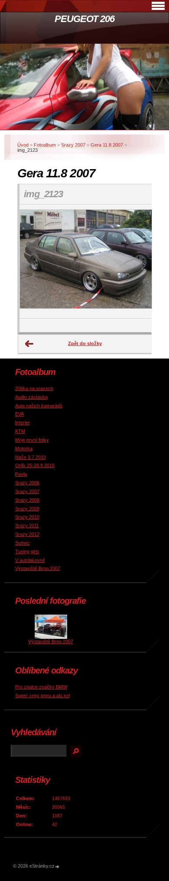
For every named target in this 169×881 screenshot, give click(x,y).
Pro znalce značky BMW (41, 686)
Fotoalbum (45, 144)
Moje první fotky (32, 439)
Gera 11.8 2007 (107, 144)
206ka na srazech (34, 388)
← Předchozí (29, 343)
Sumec (22, 542)
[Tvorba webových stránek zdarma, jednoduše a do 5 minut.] (58, 866)
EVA (19, 413)
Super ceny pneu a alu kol (42, 695)
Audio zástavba (31, 397)
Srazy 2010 (27, 516)
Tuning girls (27, 551)
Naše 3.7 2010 (30, 457)
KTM (20, 431)
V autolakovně (30, 560)
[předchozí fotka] (33, 261)
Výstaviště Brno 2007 (37, 568)
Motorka (23, 448)
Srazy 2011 (27, 525)
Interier (22, 422)
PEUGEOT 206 (84, 18)
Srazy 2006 (27, 482)
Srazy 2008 (27, 500)
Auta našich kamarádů (38, 405)
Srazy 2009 (27, 508)
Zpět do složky (85, 343)
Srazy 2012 (27, 534)
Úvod (23, 144)
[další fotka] (137, 261)
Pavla (21, 474)
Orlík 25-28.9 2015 (35, 465)
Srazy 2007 (73, 144)
